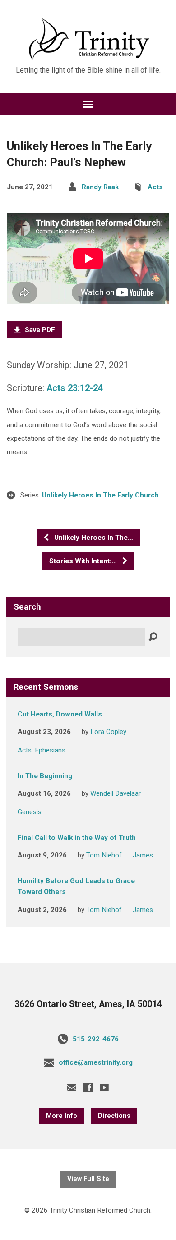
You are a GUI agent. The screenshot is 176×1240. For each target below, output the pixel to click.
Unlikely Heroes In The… (92, 537)
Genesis (30, 812)
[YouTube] (104, 1087)
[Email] (71, 1087)
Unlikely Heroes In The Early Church (100, 495)
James (143, 855)
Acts (155, 187)
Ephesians (50, 750)
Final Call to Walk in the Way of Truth (77, 838)
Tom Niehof (104, 855)
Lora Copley (108, 732)
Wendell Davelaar (115, 793)
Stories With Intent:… (84, 561)
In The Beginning (45, 776)
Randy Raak (100, 187)
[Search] (152, 637)
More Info (61, 1116)
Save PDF (39, 330)
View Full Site (88, 1179)
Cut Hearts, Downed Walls (60, 714)
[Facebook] (88, 1087)
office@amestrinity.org (96, 1062)
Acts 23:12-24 (74, 388)
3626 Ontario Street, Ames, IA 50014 (88, 1004)
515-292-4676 (96, 1039)
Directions (114, 1116)
